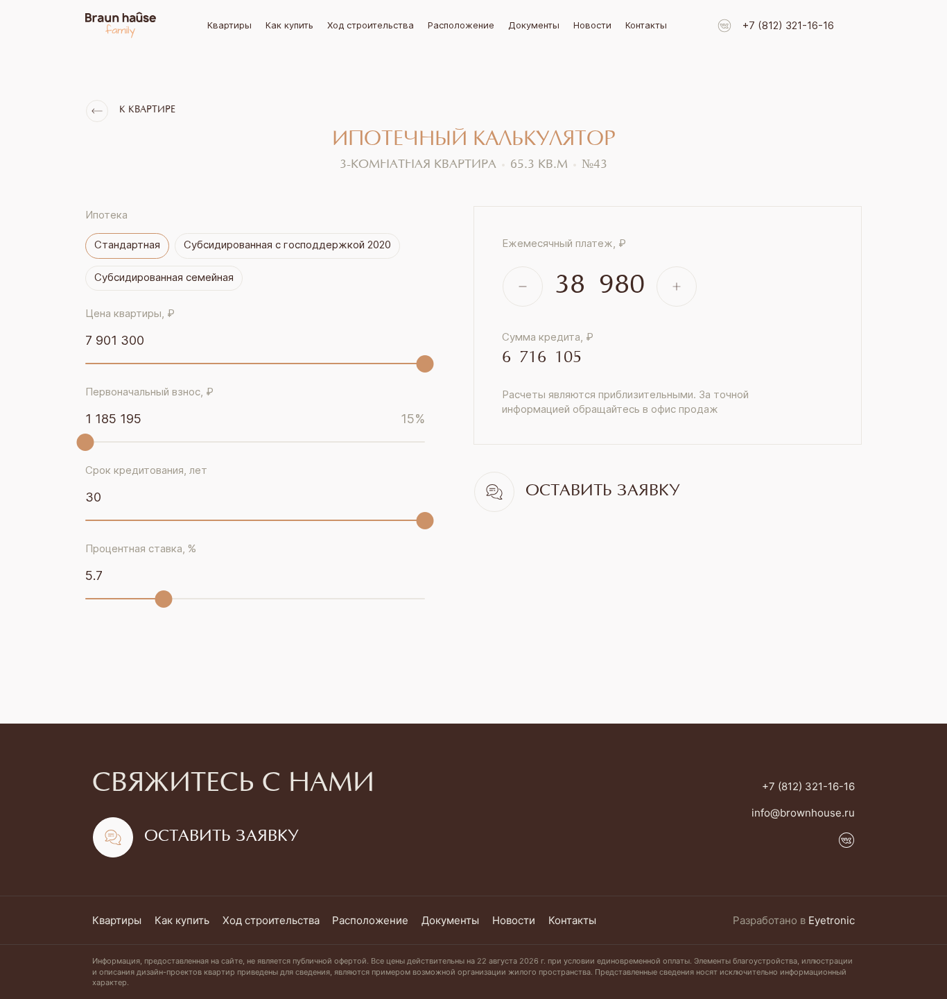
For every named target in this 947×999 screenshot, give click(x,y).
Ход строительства (370, 25)
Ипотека (106, 214)
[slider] (425, 364)
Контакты (646, 25)
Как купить (289, 25)
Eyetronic (831, 920)
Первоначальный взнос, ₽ (149, 391)
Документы (533, 25)
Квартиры (229, 25)
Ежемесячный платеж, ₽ (564, 243)
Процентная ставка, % (140, 548)
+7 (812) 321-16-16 (788, 25)
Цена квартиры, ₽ (130, 313)
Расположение (461, 25)
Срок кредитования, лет (146, 470)
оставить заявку (602, 491)
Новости (592, 25)
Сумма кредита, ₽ (547, 336)
